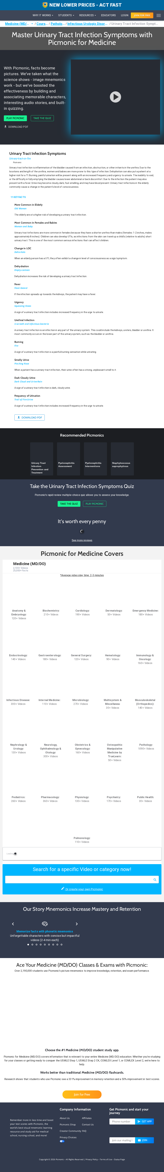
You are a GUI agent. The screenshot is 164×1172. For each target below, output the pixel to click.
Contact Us (88, 1124)
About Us (65, 1118)
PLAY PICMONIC (15, 118)
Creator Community (70, 1130)
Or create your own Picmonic (84, 889)
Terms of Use (106, 1159)
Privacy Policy (92, 1159)
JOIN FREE (142, 15)
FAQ (84, 1130)
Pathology (58, 24)
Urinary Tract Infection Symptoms (135, 24)
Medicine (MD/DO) (17, 24)
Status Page (119, 1159)
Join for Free (82, 1094)
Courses (42, 24)
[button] (82, 1010)
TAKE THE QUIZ (42, 118)
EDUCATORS (108, 15)
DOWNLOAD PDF (18, 126)
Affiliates (87, 1118)
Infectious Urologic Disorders (88, 24)
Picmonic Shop (68, 1124)
